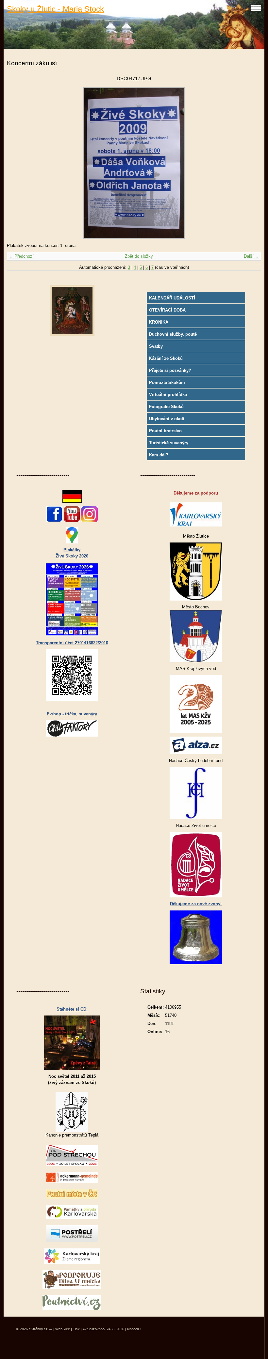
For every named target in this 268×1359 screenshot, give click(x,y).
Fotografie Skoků (166, 406)
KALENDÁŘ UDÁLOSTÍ (172, 298)
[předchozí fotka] (17, 163)
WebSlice (62, 1329)
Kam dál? (158, 454)
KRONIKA (158, 322)
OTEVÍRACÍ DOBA (167, 310)
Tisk (76, 1329)
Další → (251, 256)
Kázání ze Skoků (166, 358)
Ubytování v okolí (166, 418)
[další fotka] (250, 163)
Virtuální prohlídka (168, 394)
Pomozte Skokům (167, 382)
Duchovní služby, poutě (173, 334)
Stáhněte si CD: (72, 1009)
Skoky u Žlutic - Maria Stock (55, 9)
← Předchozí (21, 256)
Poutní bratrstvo (165, 430)
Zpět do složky (139, 256)
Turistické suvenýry (168, 442)
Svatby (156, 346)
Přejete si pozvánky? (170, 370)
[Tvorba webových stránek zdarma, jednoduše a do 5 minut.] (51, 1329)
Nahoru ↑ (134, 1329)
